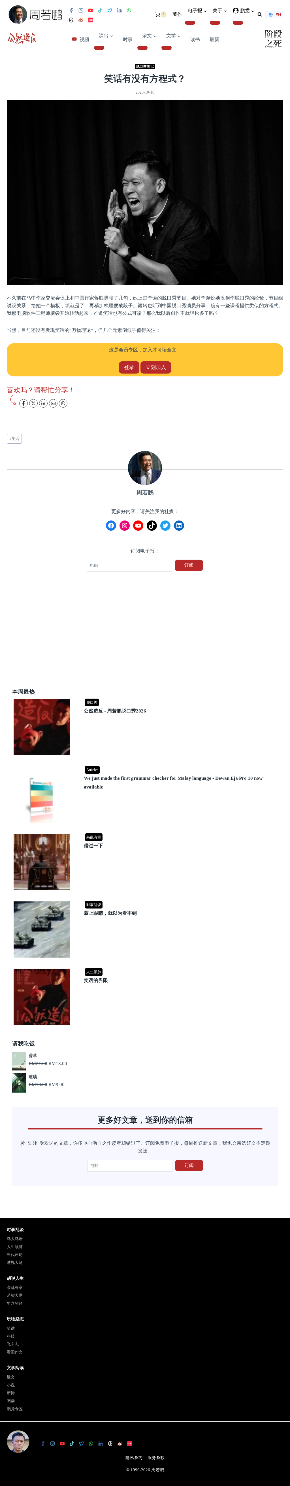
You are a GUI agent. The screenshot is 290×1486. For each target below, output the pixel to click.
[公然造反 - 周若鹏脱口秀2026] (146, 699)
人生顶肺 (93, 972)
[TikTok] (100, 10)
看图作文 (15, 1352)
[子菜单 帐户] (238, 23)
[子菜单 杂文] (142, 48)
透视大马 (15, 1263)
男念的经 (15, 1303)
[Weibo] (81, 20)
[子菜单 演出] (99, 48)
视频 (84, 39)
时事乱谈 (93, 905)
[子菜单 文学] (166, 48)
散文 (11, 1377)
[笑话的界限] (146, 969)
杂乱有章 (93, 837)
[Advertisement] (145, 631)
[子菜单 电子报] (190, 23)
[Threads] (71, 20)
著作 (177, 14)
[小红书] (90, 20)
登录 (129, 367)
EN (278, 14)
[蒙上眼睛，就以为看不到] (146, 901)
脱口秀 (91, 702)
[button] (253, 11)
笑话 (14, 439)
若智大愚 (15, 1295)
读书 (195, 39)
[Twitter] (109, 10)
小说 (11, 1385)
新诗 (11, 1393)
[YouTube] (90, 10)
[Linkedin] (119, 10)
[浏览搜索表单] (259, 14)
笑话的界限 (96, 980)
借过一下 (93, 845)
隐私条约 (133, 1457)
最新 (214, 39)
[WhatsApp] (129, 10)
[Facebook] (71, 10)
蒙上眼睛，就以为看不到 (110, 913)
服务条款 (156, 1457)
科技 (11, 1336)
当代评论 (15, 1255)
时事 (128, 39)
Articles (92, 770)
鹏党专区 (15, 1409)
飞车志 (13, 1344)
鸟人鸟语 (15, 1239)
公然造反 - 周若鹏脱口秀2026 (115, 711)
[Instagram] (81, 10)
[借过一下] (146, 834)
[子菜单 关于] (215, 23)
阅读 (11, 1401)
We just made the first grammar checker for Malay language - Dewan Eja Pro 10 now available (173, 782)
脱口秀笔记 (145, 66)
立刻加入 (156, 367)
